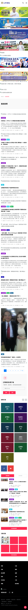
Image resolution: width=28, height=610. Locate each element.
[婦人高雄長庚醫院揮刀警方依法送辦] (14, 548)
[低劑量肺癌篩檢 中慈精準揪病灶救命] (14, 181)
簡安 (3, 197)
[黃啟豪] (14, 12)
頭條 (2, 565)
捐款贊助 (8, 599)
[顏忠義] (14, 23)
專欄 (2, 354)
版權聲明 (10, 601)
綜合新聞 (3, 139)
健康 (8, 139)
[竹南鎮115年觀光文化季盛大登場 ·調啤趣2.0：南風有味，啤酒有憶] (14, 135)
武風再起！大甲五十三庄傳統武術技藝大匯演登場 (13, 120)
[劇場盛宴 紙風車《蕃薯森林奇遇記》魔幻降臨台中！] (14, 272)
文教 (8, 230)
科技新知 (3, 580)
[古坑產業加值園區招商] (14, 92)
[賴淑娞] (14, 70)
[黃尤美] (14, 45)
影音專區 (17, 583)
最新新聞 (7, 475)
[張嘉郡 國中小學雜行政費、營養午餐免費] (14, 84)
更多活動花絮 (14, 554)
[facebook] (4, 468)
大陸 (16, 580)
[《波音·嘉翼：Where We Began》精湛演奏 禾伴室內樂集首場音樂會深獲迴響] (14, 225)
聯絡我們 (19, 599)
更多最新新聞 (14, 528)
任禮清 (4, 220)
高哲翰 (4, 366)
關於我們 (13, 599)
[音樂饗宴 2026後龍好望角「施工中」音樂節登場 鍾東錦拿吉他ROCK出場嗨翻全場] (14, 158)
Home (2, 96)
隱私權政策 (4, 601)
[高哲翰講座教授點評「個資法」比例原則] (14, 329)
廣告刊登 (3, 599)
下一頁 (21, 370)
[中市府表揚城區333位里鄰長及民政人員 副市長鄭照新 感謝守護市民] (14, 249)
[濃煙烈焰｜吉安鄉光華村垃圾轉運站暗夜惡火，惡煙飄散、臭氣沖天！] (14, 540)
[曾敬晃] (14, 62)
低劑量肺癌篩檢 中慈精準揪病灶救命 (10, 187)
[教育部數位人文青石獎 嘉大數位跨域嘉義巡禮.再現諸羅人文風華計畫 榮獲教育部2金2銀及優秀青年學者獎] (5, 540)
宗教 (2, 569)
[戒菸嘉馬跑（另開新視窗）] (14, 77)
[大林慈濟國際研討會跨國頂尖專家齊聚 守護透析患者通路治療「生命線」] (14, 202)
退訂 (12, 392)
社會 (16, 565)
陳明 (3, 130)
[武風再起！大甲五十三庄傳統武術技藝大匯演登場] (14, 114)
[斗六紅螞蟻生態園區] (14, 55)
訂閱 (6, 392)
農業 (16, 569)
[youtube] (11, 468)
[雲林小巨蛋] (14, 89)
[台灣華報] (5, 2)
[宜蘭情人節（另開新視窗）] (14, 34)
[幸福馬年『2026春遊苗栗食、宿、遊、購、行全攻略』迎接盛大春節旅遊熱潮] (23, 548)
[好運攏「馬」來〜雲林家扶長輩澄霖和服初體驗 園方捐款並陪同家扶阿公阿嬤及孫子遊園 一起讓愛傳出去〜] (5, 548)
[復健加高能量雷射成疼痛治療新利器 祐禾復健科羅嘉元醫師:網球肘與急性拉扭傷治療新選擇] (23, 540)
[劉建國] (14, 53)
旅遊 (12, 206)
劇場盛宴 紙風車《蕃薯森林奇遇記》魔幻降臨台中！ (13, 280)
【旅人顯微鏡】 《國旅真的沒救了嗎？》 (11, 296)
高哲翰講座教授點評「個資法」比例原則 (11, 357)
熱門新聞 (20, 475)
